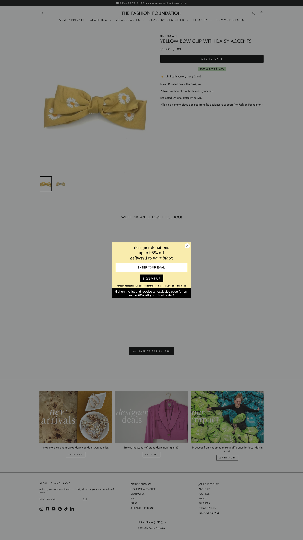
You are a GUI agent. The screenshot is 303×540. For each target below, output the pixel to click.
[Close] (187, 246)
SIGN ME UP (151, 278)
